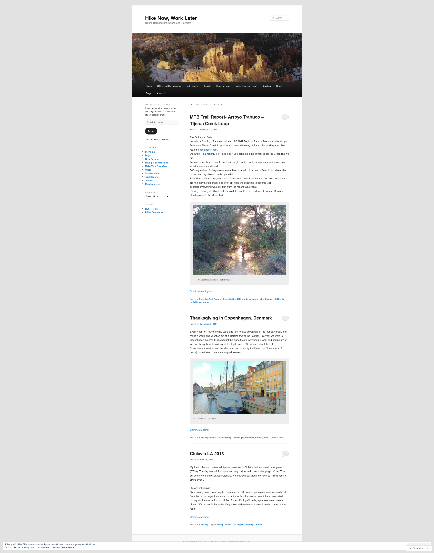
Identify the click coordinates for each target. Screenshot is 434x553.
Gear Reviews (223, 86)
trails (192, 302)
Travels (207, 86)
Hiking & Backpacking (156, 162)
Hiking (240, 298)
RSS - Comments (154, 212)
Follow (151, 131)
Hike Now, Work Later (171, 17)
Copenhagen (238, 437)
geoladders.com (208, 149)
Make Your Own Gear (246, 86)
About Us (161, 93)
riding (261, 298)
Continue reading (201, 291)
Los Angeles (239, 524)
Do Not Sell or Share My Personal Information (229, 541)
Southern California (274, 298)
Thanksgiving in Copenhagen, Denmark (231, 318)
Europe (258, 437)
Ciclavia (228, 524)
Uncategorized (152, 184)
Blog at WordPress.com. (194, 541)
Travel (266, 437)
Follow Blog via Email (158, 104)
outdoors (253, 298)
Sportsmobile (152, 173)
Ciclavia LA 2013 (207, 453)
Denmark (249, 437)
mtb (246, 298)
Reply (258, 524)
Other (279, 86)
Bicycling (266, 86)
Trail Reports (192, 86)
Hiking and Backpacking (169, 86)
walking (249, 524)
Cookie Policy (67, 547)
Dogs (148, 93)
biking (233, 298)
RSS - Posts (151, 208)
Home (149, 86)
